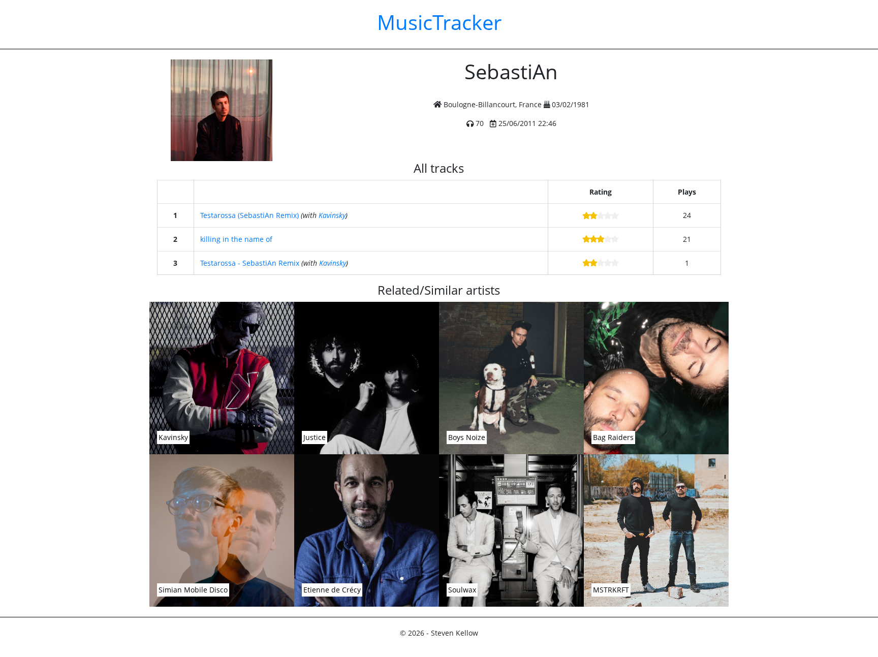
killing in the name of (236, 239)
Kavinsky (332, 215)
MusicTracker (439, 22)
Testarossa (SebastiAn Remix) (249, 215)
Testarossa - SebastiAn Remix (249, 263)
